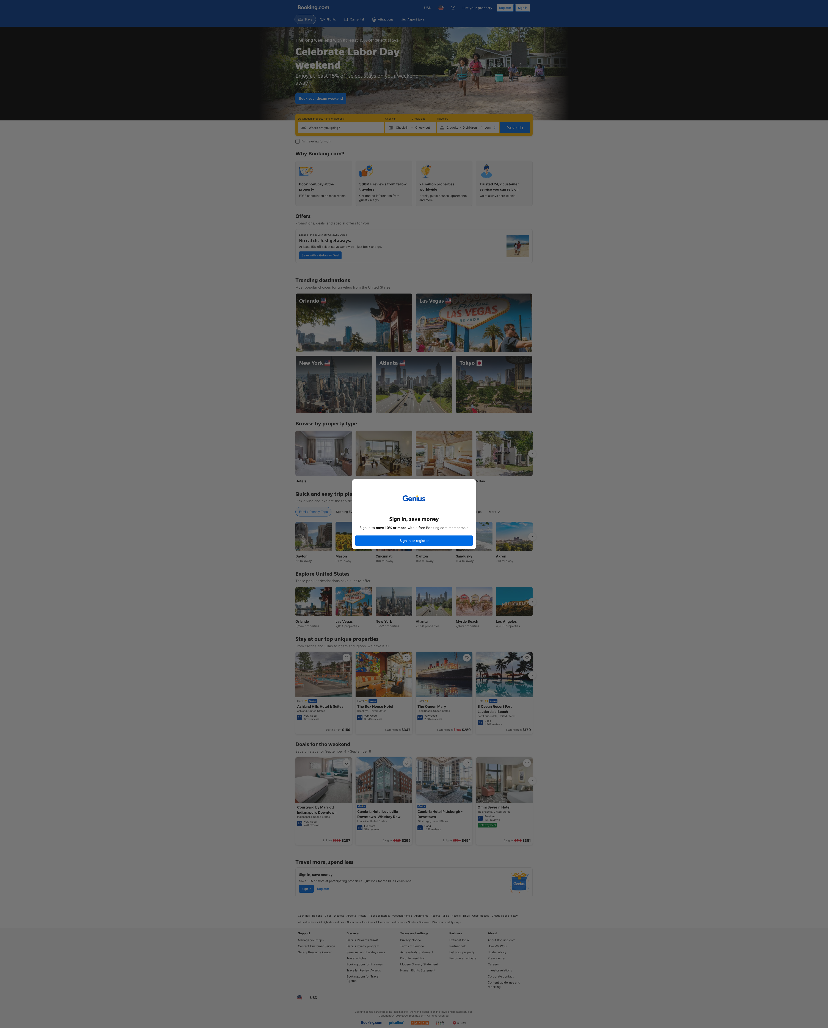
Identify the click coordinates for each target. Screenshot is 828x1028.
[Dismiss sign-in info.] (470, 485)
